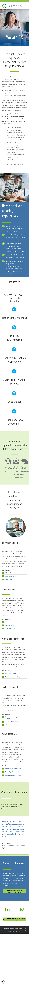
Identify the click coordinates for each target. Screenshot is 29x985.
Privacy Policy (20, 928)
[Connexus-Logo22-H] (12, 4)
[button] (14, 573)
